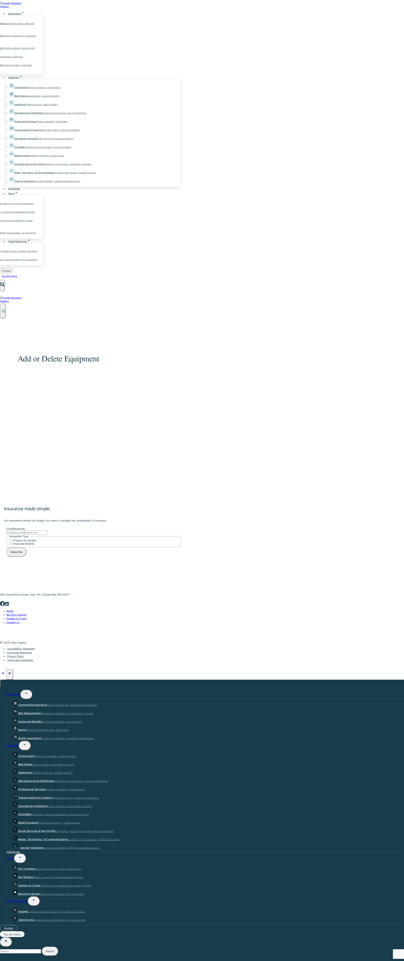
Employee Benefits (24, 543)
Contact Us (13, 622)
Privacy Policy (15, 656)
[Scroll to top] (3, 674)
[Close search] (6, 942)
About (9, 611)
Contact (6, 270)
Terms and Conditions (20, 660)
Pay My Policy (9, 276)
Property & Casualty (24, 540)
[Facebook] (2, 604)
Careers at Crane (16, 618)
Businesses (13, 694)
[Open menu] (3, 311)
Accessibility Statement (21, 648)
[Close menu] (0, 683)
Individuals (14, 188)
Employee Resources (19, 652)
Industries (12, 745)
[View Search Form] (2, 285)
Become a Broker (16, 614)
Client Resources (17, 901)
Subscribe (16, 552)
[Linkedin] (7, 604)
